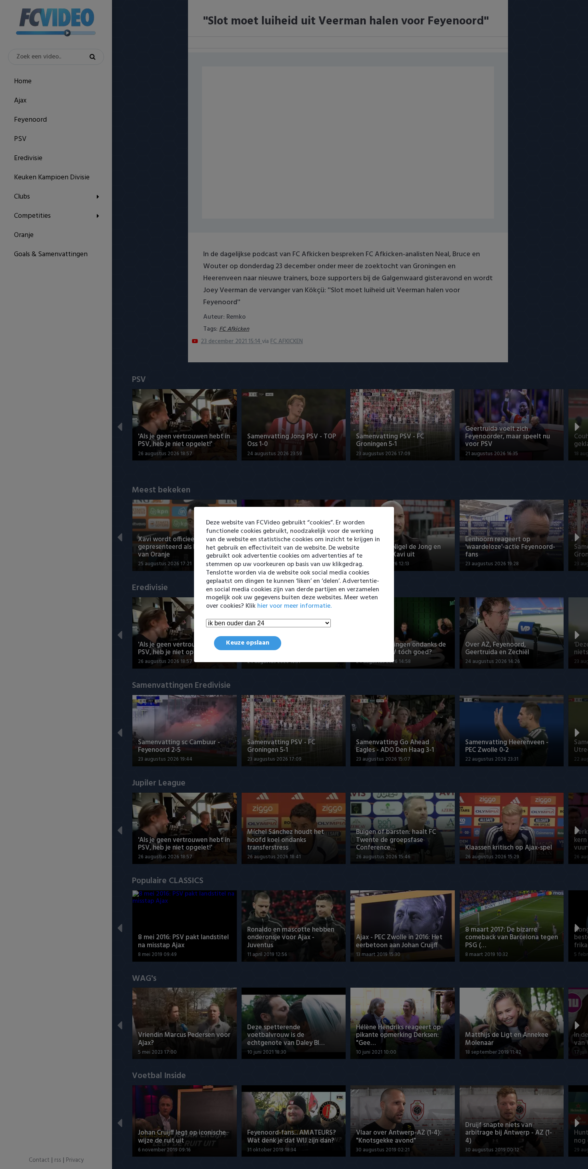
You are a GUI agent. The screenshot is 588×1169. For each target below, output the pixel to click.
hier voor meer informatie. (294, 606)
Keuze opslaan (247, 643)
